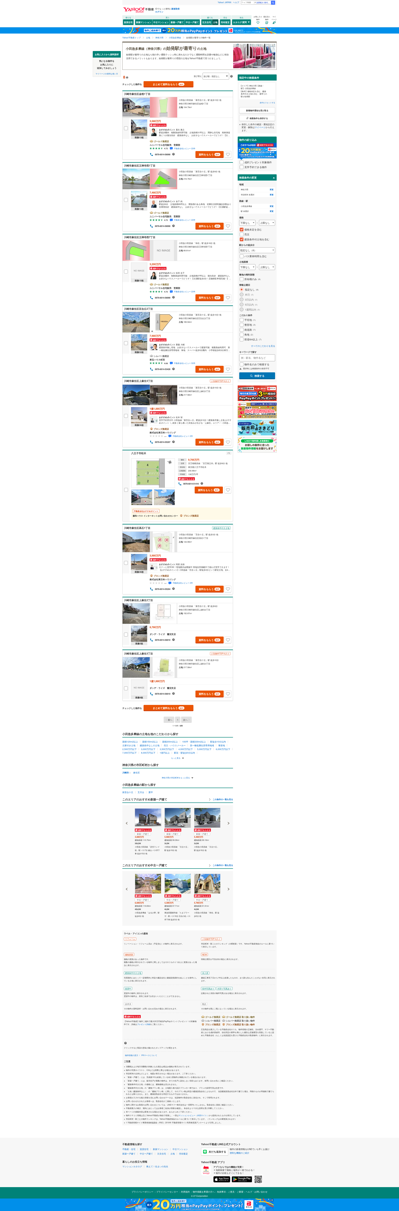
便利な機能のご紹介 (239, 1152)
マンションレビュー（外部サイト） (194, 1115)
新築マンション (143, 22)
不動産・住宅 (128, 1149)
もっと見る (176, 758)
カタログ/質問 (240, 22)
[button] (127, 812)
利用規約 (185, 1191)
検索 (273, 3)
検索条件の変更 (248, 177)
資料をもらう (209, 154)
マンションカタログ (132, 1166)
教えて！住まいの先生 (157, 1166)
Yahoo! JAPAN (224, 2)
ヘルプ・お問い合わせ (256, 1191)
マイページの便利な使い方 (107, 73)
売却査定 (225, 22)
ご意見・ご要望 (235, 1191)
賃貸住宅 (128, 22)
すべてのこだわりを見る (263, 345)
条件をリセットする (267, 102)
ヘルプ (236, 2)
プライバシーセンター (167, 1191)
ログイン (159, 11)
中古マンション (161, 22)
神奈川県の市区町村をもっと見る (176, 777)
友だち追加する (217, 1151)
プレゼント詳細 (143, 1024)
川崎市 (125, 772)
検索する (259, 376)
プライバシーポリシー (142, 1191)
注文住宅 (206, 22)
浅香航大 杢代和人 (263, 2)
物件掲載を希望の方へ (204, 1191)
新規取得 (175, 8)
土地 (215, 22)
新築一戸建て (177, 22)
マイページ (260, 127)
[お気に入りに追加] (227, 154)
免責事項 (221, 1191)
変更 (272, 189)
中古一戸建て (192, 22)
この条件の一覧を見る (222, 799)
